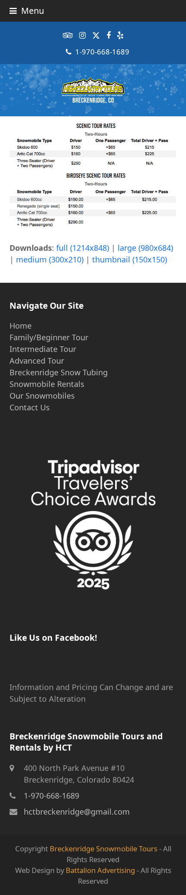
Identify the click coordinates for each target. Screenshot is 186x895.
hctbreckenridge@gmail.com (77, 811)
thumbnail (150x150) (129, 259)
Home (21, 325)
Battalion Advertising (100, 870)
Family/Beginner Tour (49, 337)
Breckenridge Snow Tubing (59, 372)
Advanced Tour (37, 360)
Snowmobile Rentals (47, 384)
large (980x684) (145, 248)
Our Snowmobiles (42, 395)
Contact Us (30, 407)
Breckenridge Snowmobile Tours (103, 848)
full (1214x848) (82, 248)
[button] (27, 10)
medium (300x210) (49, 259)
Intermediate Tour (43, 349)
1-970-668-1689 (102, 52)
